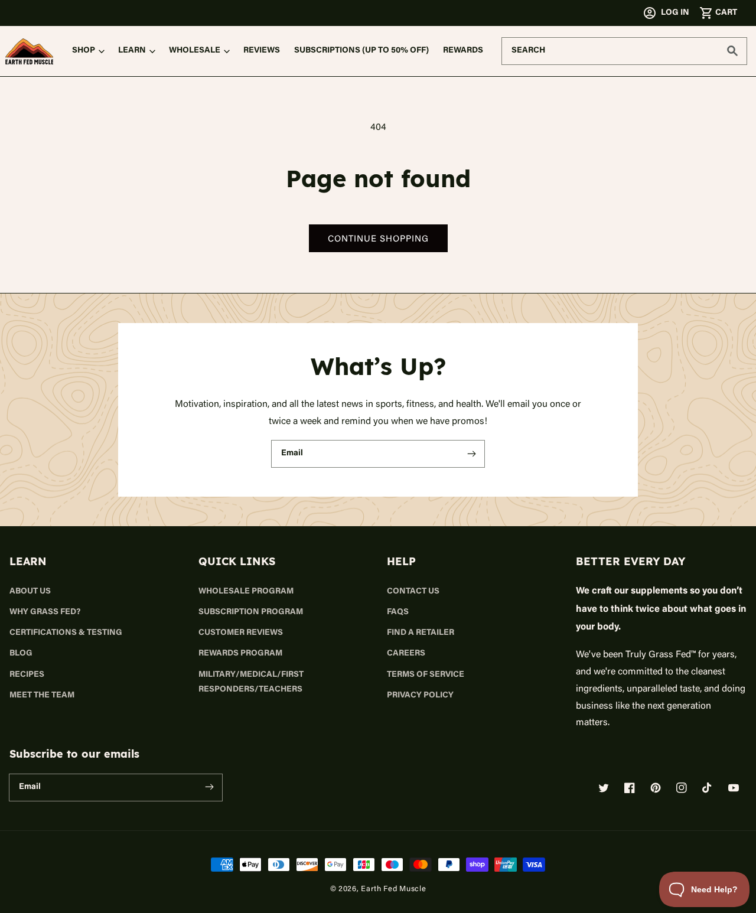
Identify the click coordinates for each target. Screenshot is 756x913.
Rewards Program (240, 654)
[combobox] (624, 51)
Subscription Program (250, 612)
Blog (20, 654)
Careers (406, 654)
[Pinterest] (656, 788)
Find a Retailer (420, 633)
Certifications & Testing (65, 633)
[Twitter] (604, 788)
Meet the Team (41, 696)
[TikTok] (708, 788)
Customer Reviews (240, 633)
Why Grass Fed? (44, 612)
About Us (30, 592)
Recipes (26, 675)
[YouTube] (734, 788)
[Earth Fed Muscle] (29, 51)
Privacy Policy (420, 696)
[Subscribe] (471, 454)
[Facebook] (630, 788)
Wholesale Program (246, 592)
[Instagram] (682, 788)
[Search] (732, 51)
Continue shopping (378, 238)
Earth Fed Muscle (393, 888)
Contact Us (413, 592)
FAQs (398, 612)
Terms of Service (425, 675)
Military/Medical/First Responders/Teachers (251, 682)
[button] (718, 13)
